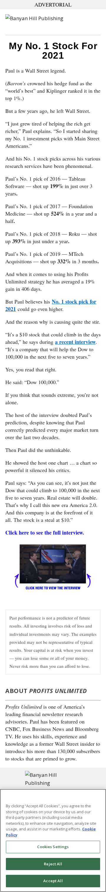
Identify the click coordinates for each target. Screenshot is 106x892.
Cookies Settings (53, 846)
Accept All (52, 880)
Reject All (53, 864)
